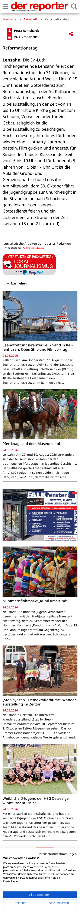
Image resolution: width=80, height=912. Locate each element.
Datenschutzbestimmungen (57, 854)
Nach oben (18, 283)
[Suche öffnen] (74, 6)
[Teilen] (70, 34)
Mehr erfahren (33, 248)
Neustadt (30, 19)
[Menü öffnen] (5, 6)
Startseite (9, 19)
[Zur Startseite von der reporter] (39, 6)
